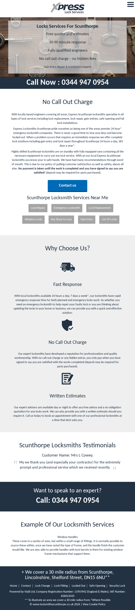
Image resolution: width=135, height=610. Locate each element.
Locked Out (78, 585)
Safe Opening (97, 585)
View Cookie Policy (94, 604)
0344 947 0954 (85, 83)
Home (13, 585)
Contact (26, 585)
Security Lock (117, 585)
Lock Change (42, 585)
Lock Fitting (61, 585)
